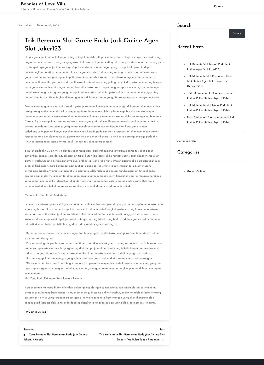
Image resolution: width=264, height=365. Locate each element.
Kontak (218, 6)
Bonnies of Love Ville (43, 4)
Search (184, 25)
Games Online (37, 311)
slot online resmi (187, 141)
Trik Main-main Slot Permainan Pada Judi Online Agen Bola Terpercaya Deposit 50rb (209, 81)
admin (28, 25)
